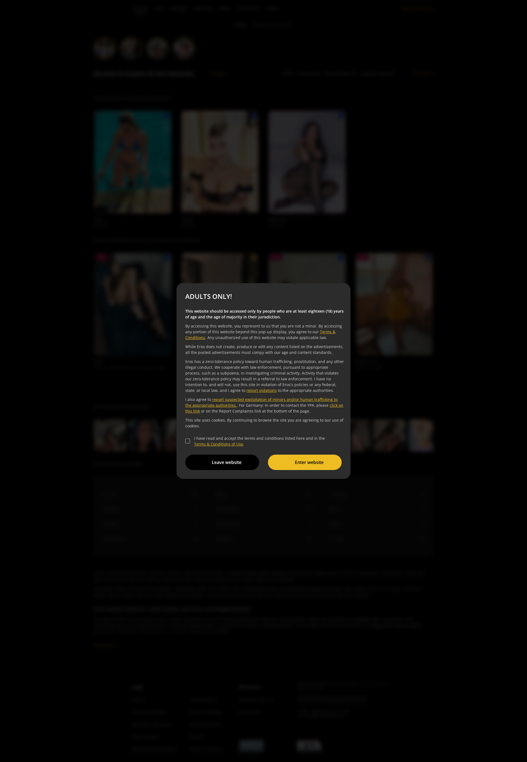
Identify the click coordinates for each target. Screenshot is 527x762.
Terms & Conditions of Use (218, 444)
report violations (261, 390)
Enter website (309, 462)
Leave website (226, 462)
